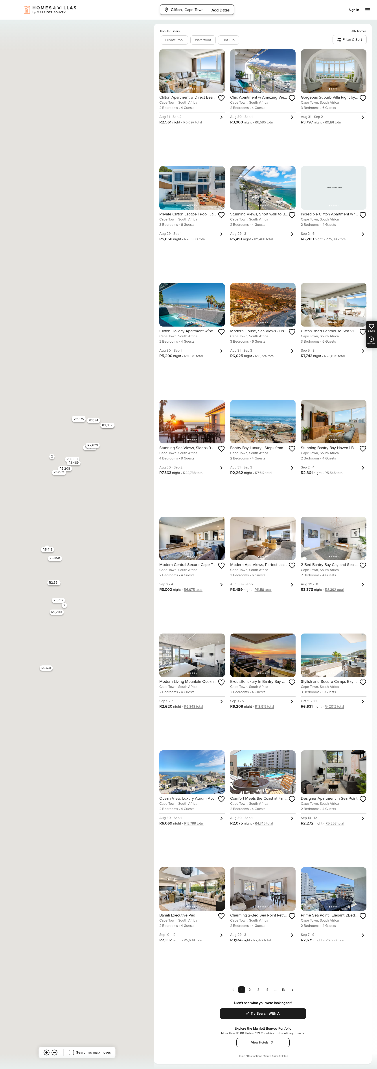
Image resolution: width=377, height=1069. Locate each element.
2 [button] (250, 990)
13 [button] (283, 990)
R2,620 (92, 445)
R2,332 (107, 425)
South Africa (271, 1056)
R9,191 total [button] (333, 122)
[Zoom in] (46, 1052)
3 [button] (258, 990)
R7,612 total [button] (263, 473)
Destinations (254, 1056)
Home (241, 1056)
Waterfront (203, 40)
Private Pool (174, 40)
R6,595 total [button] (264, 122)
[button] (292, 989)
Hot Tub (229, 40)
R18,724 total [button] (264, 356)
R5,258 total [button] (335, 823)
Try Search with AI (266, 1013)
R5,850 (55, 558)
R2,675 (79, 419)
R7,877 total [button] (262, 940)
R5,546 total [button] (334, 473)
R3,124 (93, 420)
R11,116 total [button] (263, 590)
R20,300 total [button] (195, 239)
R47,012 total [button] (334, 706)
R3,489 (73, 463)
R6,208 (65, 468)
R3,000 (72, 459)
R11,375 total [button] (193, 356)
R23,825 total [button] (334, 356)
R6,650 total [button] (335, 940)
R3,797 (58, 600)
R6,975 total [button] (193, 590)
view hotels (260, 1042)
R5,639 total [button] (193, 940)
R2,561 (54, 582)
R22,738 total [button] (193, 473)
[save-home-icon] (221, 98)
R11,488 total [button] (263, 239)
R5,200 (56, 612)
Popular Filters (170, 31)
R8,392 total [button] (334, 590)
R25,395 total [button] (336, 239)
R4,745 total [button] (264, 823)
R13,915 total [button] (264, 706)
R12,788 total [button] (194, 823)
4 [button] (267, 990)
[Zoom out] (54, 1052)
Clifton (284, 1056)
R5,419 (47, 549)
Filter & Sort (352, 39)
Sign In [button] (354, 10)
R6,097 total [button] (192, 122)
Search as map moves (93, 1052)
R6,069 (59, 472)
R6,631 (46, 668)
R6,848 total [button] (193, 706)
